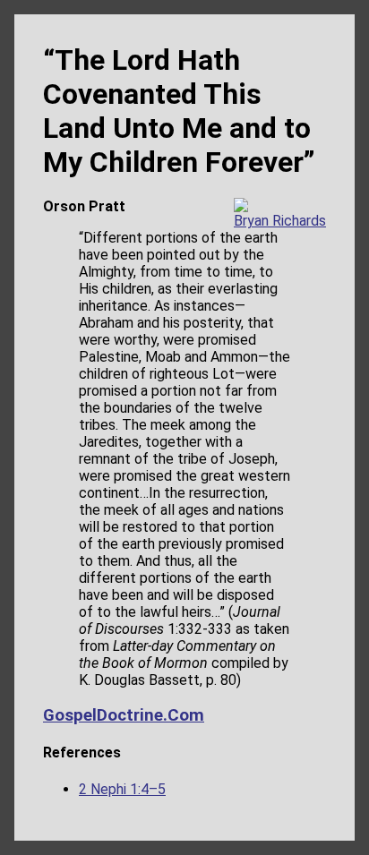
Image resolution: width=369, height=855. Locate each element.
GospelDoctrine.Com (123, 715)
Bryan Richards (280, 220)
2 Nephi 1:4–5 (122, 789)
